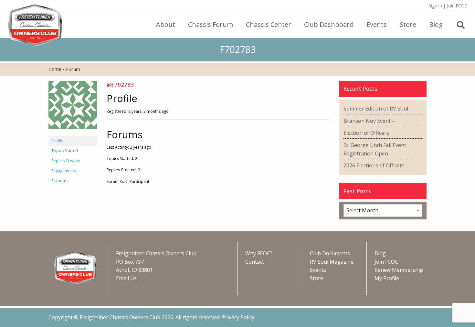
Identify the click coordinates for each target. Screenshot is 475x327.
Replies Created (65, 161)
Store (316, 278)
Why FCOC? (258, 253)
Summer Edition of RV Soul (375, 108)
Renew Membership (399, 269)
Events (318, 269)
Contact (254, 261)
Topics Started (64, 150)
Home (54, 69)
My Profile (387, 278)
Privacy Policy (238, 317)
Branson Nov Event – (369, 120)
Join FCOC (457, 6)
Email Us (126, 278)
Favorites (59, 181)
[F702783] (72, 108)
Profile (57, 140)
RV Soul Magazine (332, 261)
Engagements (63, 171)
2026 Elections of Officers (374, 165)
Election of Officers (366, 132)
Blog (380, 253)
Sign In (435, 6)
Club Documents (330, 253)
